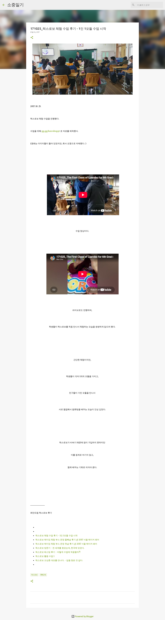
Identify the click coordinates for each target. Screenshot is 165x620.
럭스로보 (34, 575)
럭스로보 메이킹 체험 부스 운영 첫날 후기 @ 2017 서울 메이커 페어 (66, 543)
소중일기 (15, 4)
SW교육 (43, 575)
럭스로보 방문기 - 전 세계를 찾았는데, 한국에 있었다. (59, 548)
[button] (31, 37)
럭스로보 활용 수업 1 (44, 556)
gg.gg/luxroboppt (51, 131)
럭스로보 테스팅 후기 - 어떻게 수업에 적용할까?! (57, 552)
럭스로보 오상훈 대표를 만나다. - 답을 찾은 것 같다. (59, 560)
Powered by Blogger (84, 616)
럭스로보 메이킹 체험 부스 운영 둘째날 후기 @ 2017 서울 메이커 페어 (67, 539)
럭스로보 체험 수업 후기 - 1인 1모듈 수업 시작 (56, 535)
